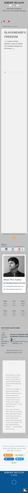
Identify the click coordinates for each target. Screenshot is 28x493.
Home (8, 8)
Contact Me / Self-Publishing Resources (14, 10)
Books (12, 8)
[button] (25, 490)
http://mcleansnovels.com (14, 289)
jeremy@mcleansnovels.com (14, 283)
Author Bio (18, 8)
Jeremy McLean (14, 2)
